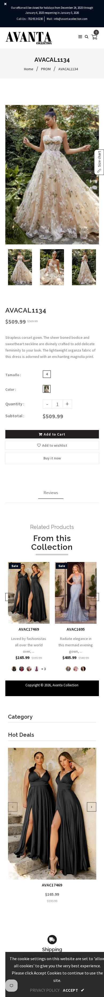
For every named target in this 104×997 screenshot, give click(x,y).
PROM (46, 69)
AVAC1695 (75, 629)
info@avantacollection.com (70, 19)
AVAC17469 (52, 885)
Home (28, 69)
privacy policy (44, 990)
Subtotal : (14, 415)
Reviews (50, 492)
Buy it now (52, 458)
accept (73, 990)
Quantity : (14, 403)
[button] (99, 162)
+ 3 (43, 668)
